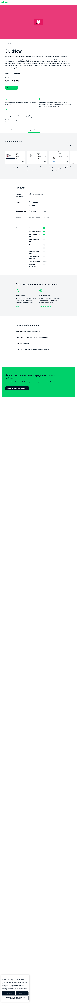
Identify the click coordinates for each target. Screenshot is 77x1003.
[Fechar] (27, 977)
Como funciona (9, 130)
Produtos (18, 130)
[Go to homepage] (5, 2)
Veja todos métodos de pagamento (17, 388)
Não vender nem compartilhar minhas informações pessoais (15, 998)
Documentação (11, 87)
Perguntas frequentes (34, 130)
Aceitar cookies (9, 993)
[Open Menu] (75, 2)
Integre (24, 130)
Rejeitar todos (22, 993)
